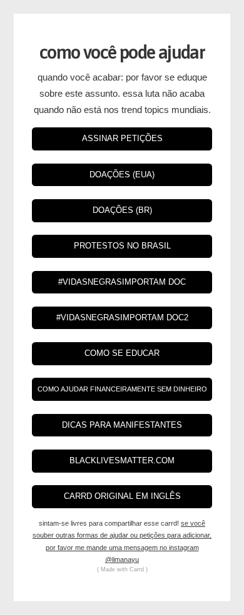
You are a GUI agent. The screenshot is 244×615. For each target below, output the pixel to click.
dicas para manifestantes (122, 425)
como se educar (122, 353)
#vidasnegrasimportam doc (122, 282)
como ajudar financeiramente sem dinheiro (122, 389)
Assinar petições (122, 138)
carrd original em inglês (122, 496)
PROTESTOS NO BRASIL (122, 245)
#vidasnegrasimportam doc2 (122, 317)
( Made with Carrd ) (122, 569)
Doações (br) (122, 210)
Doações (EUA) (122, 174)
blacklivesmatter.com (122, 460)
